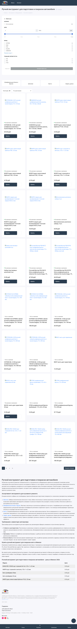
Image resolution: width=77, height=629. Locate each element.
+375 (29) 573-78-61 (7, 609)
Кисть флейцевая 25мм (9, 573)
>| (12, 468)
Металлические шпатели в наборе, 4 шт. (62, 222)
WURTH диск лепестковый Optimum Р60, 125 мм (37, 174)
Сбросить (7, 68)
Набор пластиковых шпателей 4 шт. (10, 271)
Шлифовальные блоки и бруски (11, 505)
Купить (8, 136)
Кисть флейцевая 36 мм (9, 576)
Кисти (5, 511)
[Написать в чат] (73, 621)
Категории (6, 90)
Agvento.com (5, 599)
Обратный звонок (6, 610)
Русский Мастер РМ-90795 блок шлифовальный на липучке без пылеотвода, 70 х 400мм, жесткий (63, 272)
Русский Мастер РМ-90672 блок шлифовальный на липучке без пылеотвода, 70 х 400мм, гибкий (38, 272)
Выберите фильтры (42, 68)
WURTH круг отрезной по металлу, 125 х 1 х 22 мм (62, 174)
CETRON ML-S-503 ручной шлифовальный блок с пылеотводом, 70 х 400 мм (12, 363)
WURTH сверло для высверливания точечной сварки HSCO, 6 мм (12, 223)
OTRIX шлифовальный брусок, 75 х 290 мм (63, 406)
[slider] (5, 34)
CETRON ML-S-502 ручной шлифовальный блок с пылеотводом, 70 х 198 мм (62, 320)
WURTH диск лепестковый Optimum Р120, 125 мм (62, 126)
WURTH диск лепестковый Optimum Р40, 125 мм (12, 174)
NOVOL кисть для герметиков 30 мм (13, 406)
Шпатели (5, 499)
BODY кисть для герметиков (63, 362)
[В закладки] (23, 95)
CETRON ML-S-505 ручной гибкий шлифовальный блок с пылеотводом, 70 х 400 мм (38, 363)
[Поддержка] (75, 3)
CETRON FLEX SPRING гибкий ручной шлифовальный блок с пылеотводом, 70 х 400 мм (38, 320)
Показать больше (69, 468)
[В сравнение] (20, 95)
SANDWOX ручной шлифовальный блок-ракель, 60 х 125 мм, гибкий (38, 126)
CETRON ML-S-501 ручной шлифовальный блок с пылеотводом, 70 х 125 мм (12, 126)
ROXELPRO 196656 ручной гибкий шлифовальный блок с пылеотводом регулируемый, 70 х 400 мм (63, 455)
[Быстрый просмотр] (20, 136)
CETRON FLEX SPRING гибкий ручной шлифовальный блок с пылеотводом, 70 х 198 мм (13, 320)
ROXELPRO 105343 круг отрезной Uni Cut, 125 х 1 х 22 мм (13, 455)
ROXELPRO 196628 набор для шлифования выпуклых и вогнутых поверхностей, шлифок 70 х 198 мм (38, 455)
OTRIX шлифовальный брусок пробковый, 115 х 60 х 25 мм (38, 406)
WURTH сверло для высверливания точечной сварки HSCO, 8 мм (37, 223)
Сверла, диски (7, 515)
